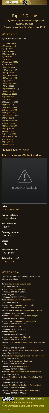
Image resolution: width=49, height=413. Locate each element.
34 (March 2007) (8, 131)
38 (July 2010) (7, 142)
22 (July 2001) (7, 99)
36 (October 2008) (9, 136)
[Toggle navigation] (9, 8)
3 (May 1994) (7, 48)
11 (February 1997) (9, 70)
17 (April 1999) (8, 86)
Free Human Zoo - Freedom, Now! (22, 321)
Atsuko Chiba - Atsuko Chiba (19, 284)
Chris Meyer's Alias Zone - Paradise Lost (25, 385)
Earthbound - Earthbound (19, 337)
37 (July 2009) (7, 139)
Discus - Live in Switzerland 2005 (21, 300)
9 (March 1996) (8, 64)
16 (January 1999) (9, 83)
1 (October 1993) (9, 43)
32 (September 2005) (10, 126)
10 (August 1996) (9, 67)
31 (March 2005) (8, 123)
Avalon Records (12, 209)
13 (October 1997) (9, 75)
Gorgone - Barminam (17, 289)
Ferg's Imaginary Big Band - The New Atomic (26, 356)
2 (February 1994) (9, 46)
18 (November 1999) (10, 88)
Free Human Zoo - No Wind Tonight (23, 316)
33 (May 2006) (8, 128)
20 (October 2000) (9, 94)
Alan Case (9, 261)
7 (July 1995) (7, 59)
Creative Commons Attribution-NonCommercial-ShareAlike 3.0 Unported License (23, 406)
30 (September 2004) (10, 120)
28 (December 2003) (10, 115)
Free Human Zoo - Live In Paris (21, 305)
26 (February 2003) (9, 110)
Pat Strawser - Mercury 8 (19, 366)
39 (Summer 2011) (9, 144)
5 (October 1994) (9, 54)
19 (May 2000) (8, 91)
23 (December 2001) (10, 102)
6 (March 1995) (8, 56)
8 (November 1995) (10, 62)
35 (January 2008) (9, 134)
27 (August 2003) (9, 112)
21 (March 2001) (8, 96)
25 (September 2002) (10, 107)
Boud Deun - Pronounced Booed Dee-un (24, 372)
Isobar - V (12, 331)
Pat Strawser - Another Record (21, 361)
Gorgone (10, 294)
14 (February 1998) (9, 78)
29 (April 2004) (8, 118)
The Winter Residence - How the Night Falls (25, 350)
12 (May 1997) (8, 72)
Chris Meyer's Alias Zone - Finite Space (24, 390)
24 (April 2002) (8, 104)
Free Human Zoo (14, 326)
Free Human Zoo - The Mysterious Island (25, 310)
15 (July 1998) (7, 80)
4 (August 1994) (8, 51)
